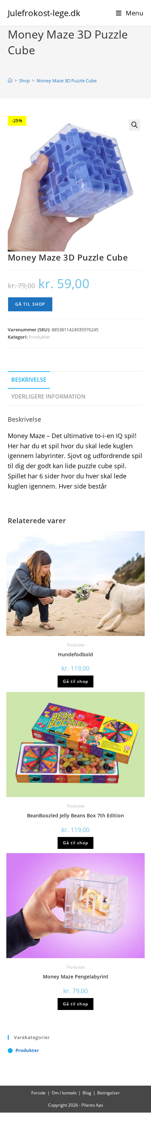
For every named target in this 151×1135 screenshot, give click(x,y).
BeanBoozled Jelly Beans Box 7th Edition (75, 815)
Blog (87, 1093)
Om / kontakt (64, 1093)
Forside (38, 1093)
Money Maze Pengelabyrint (76, 976)
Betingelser (108, 1093)
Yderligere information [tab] (48, 396)
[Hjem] (10, 80)
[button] (134, 125)
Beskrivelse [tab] (28, 379)
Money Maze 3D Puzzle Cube (67, 80)
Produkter (39, 337)
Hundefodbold (75, 654)
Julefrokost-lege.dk (44, 13)
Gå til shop (30, 304)
